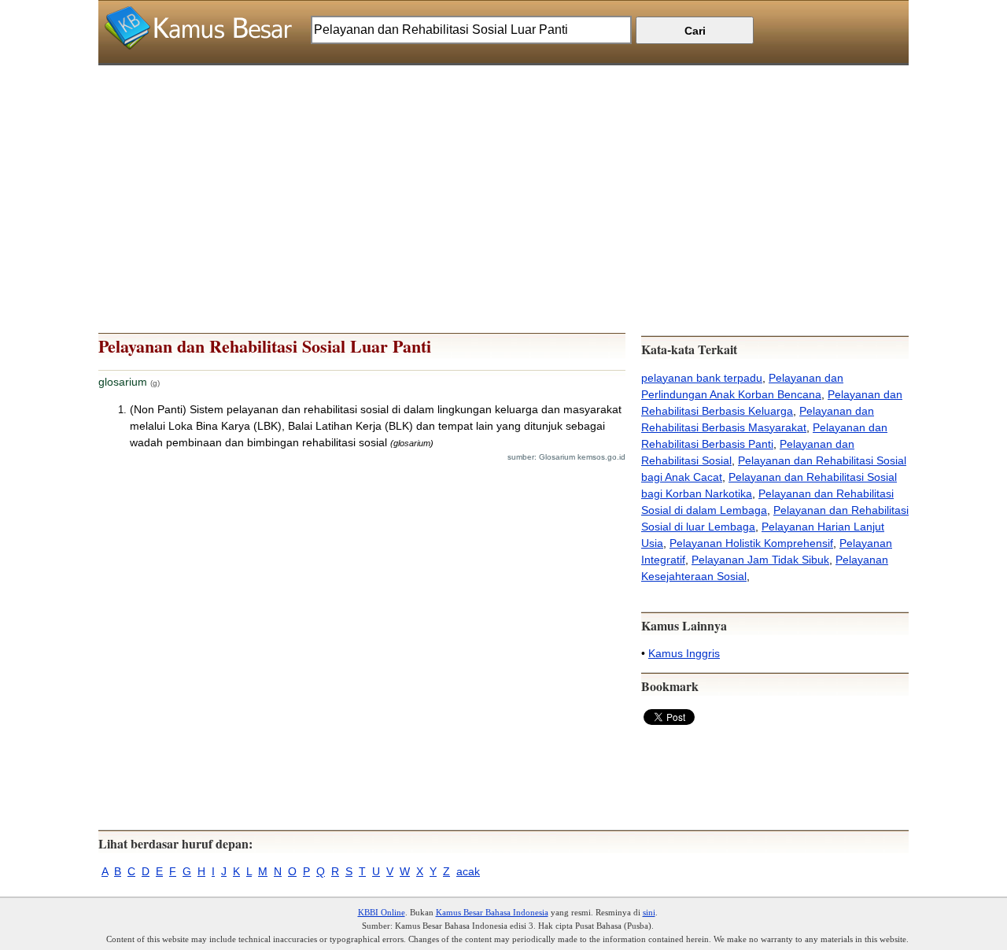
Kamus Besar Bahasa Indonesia (492, 912)
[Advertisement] (503, 175)
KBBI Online (381, 912)
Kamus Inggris (684, 653)
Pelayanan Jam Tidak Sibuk (760, 559)
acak (468, 871)
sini (649, 912)
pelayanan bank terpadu (701, 377)
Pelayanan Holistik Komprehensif (751, 543)
